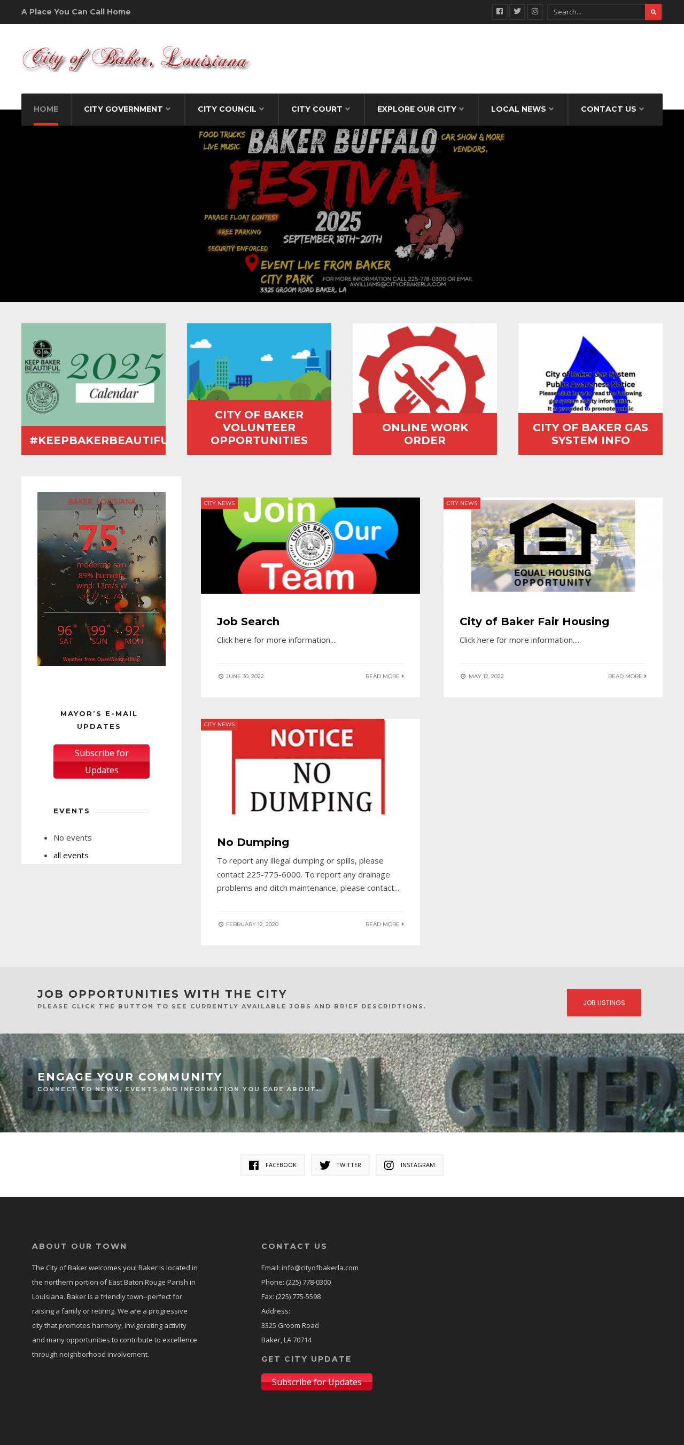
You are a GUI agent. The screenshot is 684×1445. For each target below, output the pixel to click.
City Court (317, 109)
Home (46, 109)
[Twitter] (517, 12)
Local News (518, 109)
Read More (383, 676)
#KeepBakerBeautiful (102, 440)
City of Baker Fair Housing (534, 621)
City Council (227, 109)
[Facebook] (500, 12)
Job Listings (604, 1002)
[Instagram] (535, 12)
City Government (123, 109)
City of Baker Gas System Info (590, 434)
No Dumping (253, 842)
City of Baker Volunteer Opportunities (259, 427)
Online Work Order (425, 434)
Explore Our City (416, 109)
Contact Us (608, 109)
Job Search (248, 621)
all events (71, 855)
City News (219, 503)
